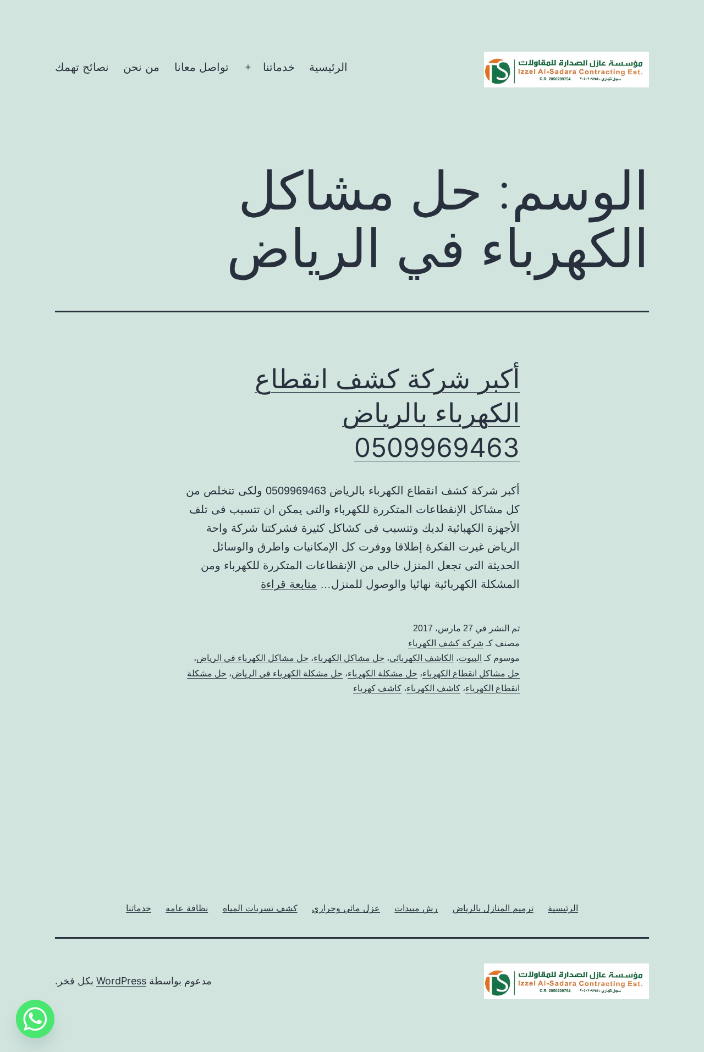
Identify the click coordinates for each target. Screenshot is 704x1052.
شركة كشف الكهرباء (445, 643)
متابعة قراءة (289, 584)
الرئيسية (328, 67)
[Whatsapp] (35, 1019)
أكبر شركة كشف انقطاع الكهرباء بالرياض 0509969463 (387, 413)
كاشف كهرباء (377, 688)
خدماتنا (279, 67)
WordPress (121, 981)
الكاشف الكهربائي (421, 658)
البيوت (470, 658)
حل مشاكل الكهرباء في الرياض (252, 658)
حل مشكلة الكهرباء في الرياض (287, 673)
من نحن (141, 67)
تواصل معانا (201, 67)
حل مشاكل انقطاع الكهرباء (471, 673)
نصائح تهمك (82, 67)
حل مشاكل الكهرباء (349, 658)
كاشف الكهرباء (433, 688)
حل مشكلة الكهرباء (382, 673)
